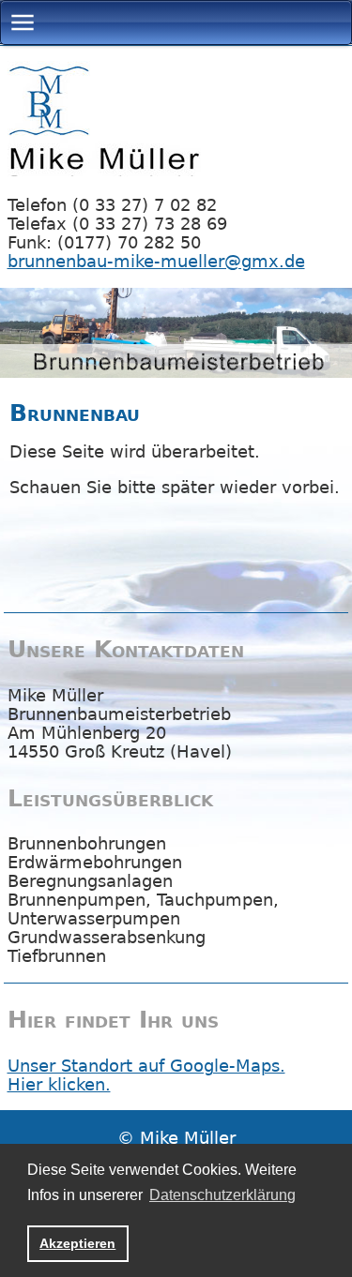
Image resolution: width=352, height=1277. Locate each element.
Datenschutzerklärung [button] (222, 1195)
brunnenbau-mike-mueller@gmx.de (156, 261)
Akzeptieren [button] (77, 1243)
